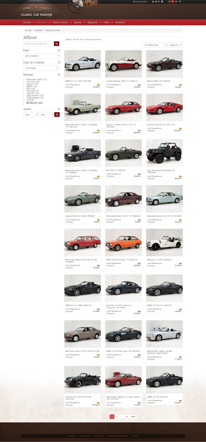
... (121, 417)
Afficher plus (36, 103)
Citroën (30, 93)
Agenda (78, 22)
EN (169, 2)
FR (173, 2)
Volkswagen (33, 97)
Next (133, 417)
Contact (71, 436)
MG (28, 88)
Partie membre (141, 2)
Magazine (93, 22)
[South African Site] (179, 2)
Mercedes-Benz (35, 79)
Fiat (29, 100)
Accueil (27, 22)
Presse (135, 436)
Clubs (106, 22)
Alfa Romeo (33, 95)
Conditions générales (117, 436)
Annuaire (120, 22)
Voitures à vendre (53, 30)
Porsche (31, 81)
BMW (29, 86)
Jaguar (30, 84)
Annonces (42, 22)
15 (127, 417)
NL (176, 2)
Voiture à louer (60, 22)
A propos (99, 436)
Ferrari (30, 90)
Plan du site (85, 436)
